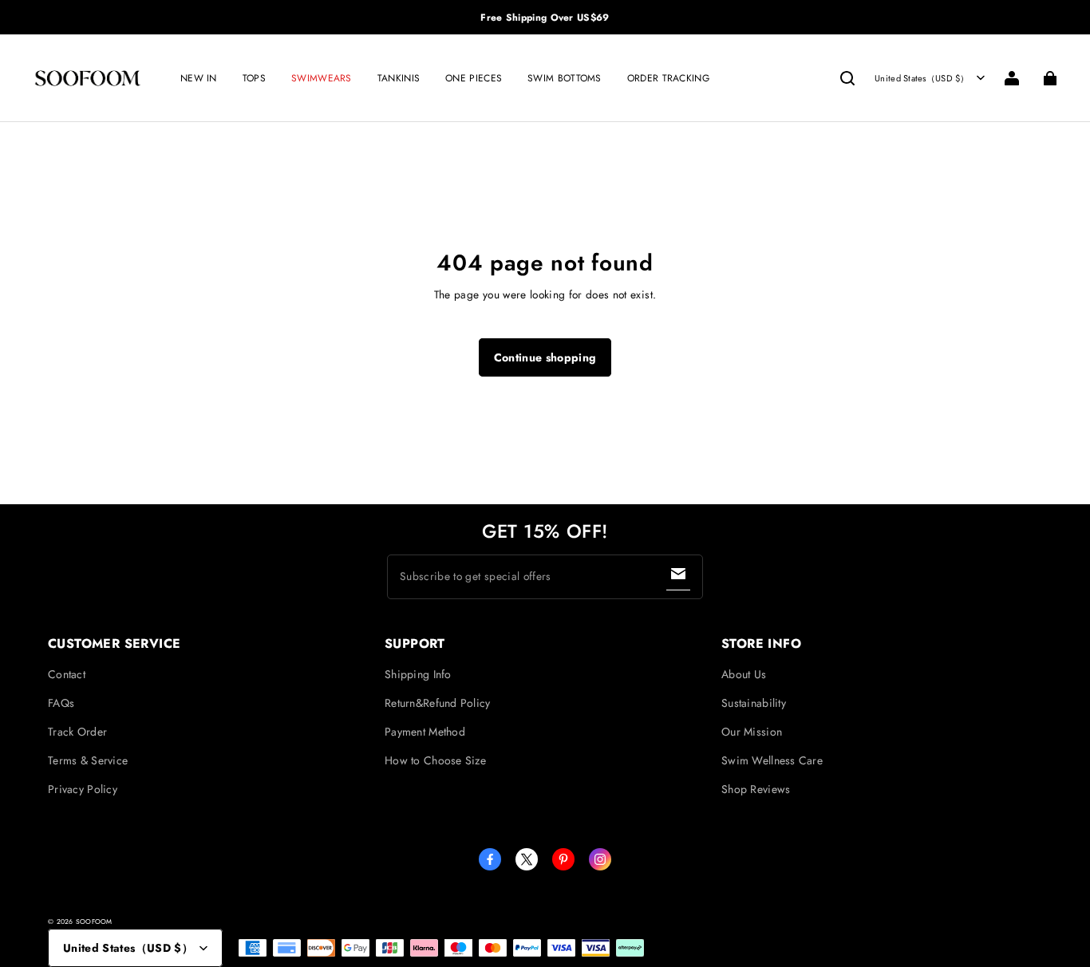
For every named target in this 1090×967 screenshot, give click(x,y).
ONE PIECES (473, 78)
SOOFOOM (94, 921)
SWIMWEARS (321, 78)
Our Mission (751, 732)
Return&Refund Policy (438, 703)
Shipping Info (418, 674)
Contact (66, 674)
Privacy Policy (82, 789)
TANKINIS (398, 78)
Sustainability (753, 703)
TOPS (254, 78)
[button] (847, 78)
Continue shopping (545, 357)
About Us (743, 674)
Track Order (77, 732)
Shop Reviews (755, 789)
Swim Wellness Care (772, 760)
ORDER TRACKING (668, 78)
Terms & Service (88, 760)
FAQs (61, 703)
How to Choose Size (435, 760)
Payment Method (425, 732)
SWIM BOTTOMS (564, 78)
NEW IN (198, 78)
